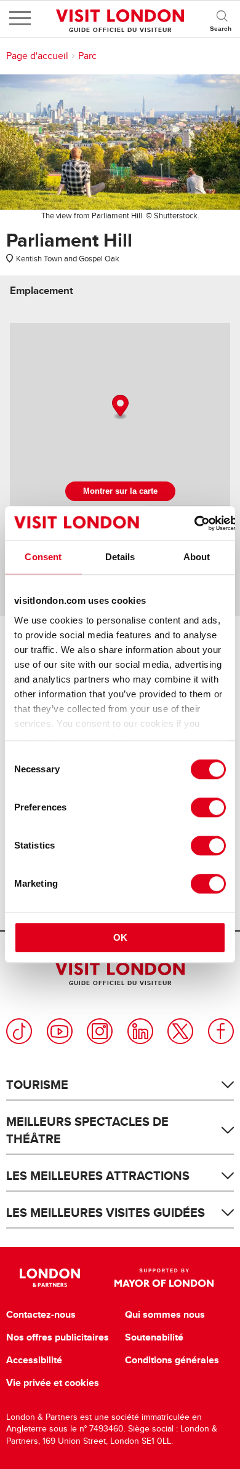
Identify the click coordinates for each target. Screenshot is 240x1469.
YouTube (60, 1031)
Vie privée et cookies (52, 1382)
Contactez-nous (41, 1314)
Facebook (221, 1031)
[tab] (41, 290)
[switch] (208, 807)
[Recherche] (221, 18)
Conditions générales (172, 1360)
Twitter (180, 1031)
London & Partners (50, 1278)
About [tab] (196, 557)
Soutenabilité (154, 1337)
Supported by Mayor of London (164, 1278)
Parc (87, 56)
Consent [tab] (43, 557)
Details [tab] (120, 557)
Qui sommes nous (165, 1314)
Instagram (100, 1031)
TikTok (19, 1031)
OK (120, 937)
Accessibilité (34, 1360)
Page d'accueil (37, 56)
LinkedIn (140, 1031)
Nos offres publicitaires (57, 1337)
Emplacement (41, 290)
